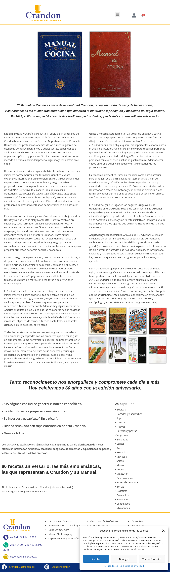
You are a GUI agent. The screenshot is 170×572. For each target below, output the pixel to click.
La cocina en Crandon (60, 521)
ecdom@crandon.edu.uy (23, 556)
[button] (163, 530)
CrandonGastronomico (21, 566)
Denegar (124, 559)
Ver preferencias (151, 559)
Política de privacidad (133, 566)
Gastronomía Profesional (104, 521)
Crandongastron (60, 566)
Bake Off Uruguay (58, 529)
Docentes (137, 521)
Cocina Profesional (100, 525)
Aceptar (95, 559)
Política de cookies (113, 566)
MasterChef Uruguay (60, 534)
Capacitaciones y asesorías (63, 538)
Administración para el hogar (64, 525)
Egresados (138, 525)
